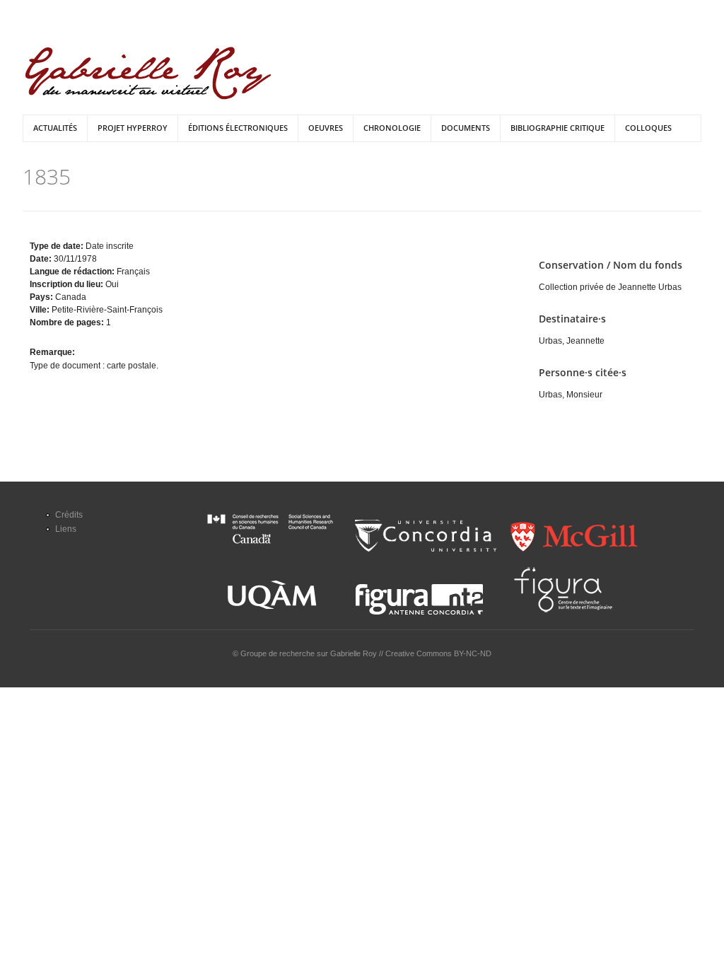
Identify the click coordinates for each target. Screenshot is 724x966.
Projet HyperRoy (133, 127)
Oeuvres (325, 127)
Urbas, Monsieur (570, 395)
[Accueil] (148, 73)
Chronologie (392, 127)
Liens (65, 529)
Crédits (69, 515)
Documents (465, 127)
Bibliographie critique (557, 127)
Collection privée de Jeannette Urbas (610, 287)
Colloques (648, 127)
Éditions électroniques (238, 127)
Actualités (55, 127)
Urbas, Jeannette (572, 341)
